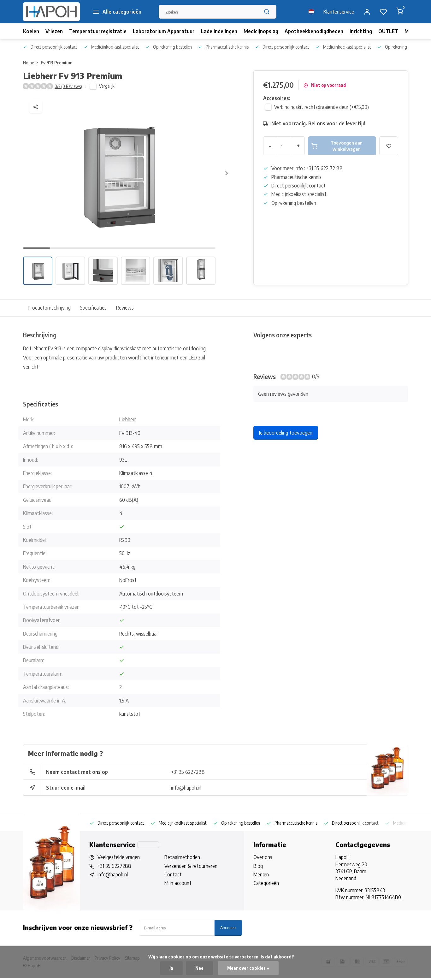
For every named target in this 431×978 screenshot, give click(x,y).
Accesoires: (276, 98)
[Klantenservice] (148, 844)
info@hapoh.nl (186, 788)
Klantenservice (338, 12)
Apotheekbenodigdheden (314, 31)
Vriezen (54, 31)
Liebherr (127, 419)
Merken (261, 874)
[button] (226, 173)
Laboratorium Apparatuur (164, 31)
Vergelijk (107, 86)
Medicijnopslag (261, 31)
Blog (258, 866)
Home (28, 62)
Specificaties (93, 308)
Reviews (125, 308)
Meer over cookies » (248, 968)
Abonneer (228, 927)
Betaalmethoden (182, 857)
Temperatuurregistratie (98, 31)
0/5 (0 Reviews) (68, 86)
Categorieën (266, 883)
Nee (199, 968)
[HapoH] (51, 11)
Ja (171, 968)
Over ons (262, 857)
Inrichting (361, 31)
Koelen (31, 31)
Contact (173, 874)
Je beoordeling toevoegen (285, 433)
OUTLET (388, 31)
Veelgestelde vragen (118, 857)
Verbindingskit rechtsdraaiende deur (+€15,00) (321, 107)
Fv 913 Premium (56, 62)
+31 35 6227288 (188, 772)
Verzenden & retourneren (190, 866)
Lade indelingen (219, 31)
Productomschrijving (49, 308)
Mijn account (178, 883)
